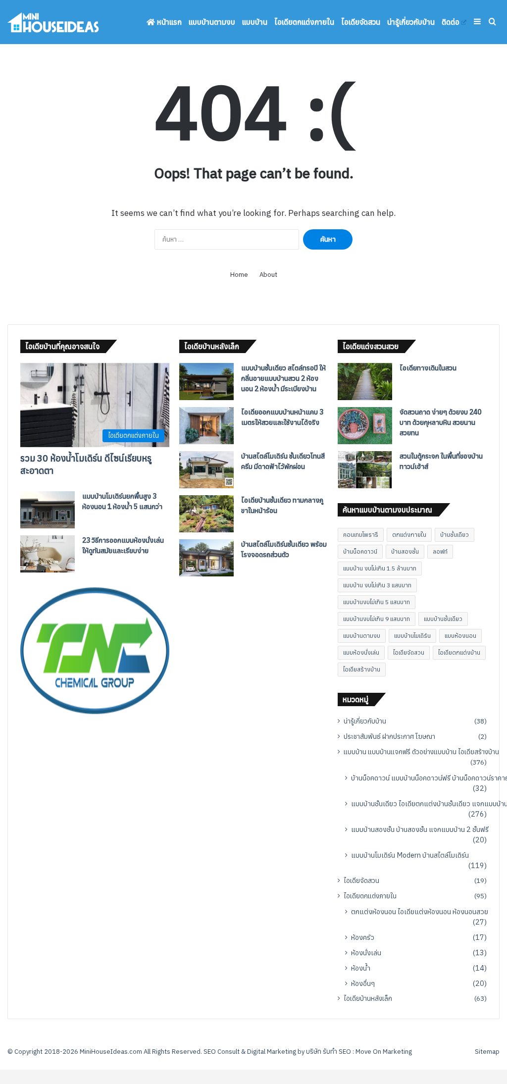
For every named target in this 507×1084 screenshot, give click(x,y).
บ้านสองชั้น (405, 551)
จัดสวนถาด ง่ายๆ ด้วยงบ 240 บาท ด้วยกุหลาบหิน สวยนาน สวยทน (440, 422)
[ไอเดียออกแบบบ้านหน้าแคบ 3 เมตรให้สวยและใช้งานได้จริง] (206, 425)
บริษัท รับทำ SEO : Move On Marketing (359, 1051)
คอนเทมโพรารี (360, 534)
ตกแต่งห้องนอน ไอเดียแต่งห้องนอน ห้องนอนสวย (419, 911)
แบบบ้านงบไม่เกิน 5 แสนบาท (376, 602)
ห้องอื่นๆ (363, 983)
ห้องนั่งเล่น (366, 952)
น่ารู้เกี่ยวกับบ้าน (411, 22)
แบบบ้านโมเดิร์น (412, 635)
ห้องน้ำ (360, 968)
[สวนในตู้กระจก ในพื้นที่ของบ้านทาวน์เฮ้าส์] (365, 469)
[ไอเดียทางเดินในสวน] (365, 381)
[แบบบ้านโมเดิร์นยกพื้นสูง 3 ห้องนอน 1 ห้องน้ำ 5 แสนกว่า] (47, 509)
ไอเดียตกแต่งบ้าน (459, 652)
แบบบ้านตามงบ (212, 22)
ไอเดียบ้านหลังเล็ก (368, 998)
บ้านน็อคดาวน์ (360, 551)
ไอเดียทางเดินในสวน (428, 367)
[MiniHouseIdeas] (53, 22)
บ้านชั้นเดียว (454, 534)
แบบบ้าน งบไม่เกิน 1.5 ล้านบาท (379, 568)
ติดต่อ (450, 22)
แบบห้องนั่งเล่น (361, 652)
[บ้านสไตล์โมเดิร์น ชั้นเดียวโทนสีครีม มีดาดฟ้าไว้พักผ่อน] (206, 469)
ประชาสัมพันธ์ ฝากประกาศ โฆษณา (389, 736)
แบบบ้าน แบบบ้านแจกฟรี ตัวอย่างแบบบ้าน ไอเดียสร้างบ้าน (421, 751)
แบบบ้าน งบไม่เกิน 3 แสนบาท (377, 585)
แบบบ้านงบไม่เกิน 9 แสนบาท (376, 618)
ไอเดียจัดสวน (360, 22)
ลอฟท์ (440, 551)
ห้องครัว (362, 937)
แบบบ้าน (254, 22)
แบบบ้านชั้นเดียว (443, 618)
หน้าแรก (168, 22)
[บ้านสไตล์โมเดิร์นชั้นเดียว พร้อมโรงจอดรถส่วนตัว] (206, 557)
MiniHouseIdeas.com (111, 1051)
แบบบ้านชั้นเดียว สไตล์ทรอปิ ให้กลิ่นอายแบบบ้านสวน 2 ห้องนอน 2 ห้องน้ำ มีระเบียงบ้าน (283, 378)
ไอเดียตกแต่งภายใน (304, 22)
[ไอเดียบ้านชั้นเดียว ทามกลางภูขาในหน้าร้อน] (206, 513)
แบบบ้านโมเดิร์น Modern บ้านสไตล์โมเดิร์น (410, 855)
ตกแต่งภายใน (409, 534)
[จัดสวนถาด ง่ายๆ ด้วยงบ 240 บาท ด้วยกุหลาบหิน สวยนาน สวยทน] (365, 425)
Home (239, 274)
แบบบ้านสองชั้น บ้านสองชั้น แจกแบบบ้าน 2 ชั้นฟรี (420, 829)
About (268, 274)
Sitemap (487, 1051)
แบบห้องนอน (460, 635)
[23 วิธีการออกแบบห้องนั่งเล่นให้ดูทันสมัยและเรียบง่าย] (47, 553)
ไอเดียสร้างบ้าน (361, 669)
